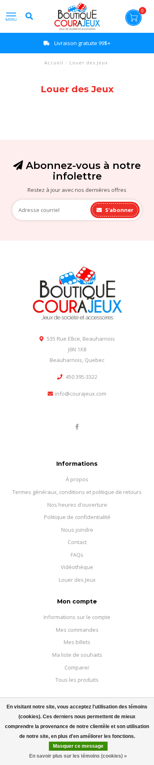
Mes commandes (77, 629)
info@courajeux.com (80, 393)
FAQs (77, 554)
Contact (77, 542)
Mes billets (77, 642)
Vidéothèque (77, 567)
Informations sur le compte (77, 617)
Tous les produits (77, 679)
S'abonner (118, 210)
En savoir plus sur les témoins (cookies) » (78, 756)
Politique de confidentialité (77, 517)
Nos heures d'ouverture (77, 504)
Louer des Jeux (77, 579)
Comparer (77, 667)
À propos (77, 479)
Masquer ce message (78, 746)
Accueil (53, 62)
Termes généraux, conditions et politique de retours (77, 492)
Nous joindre (77, 529)
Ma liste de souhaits (77, 654)
